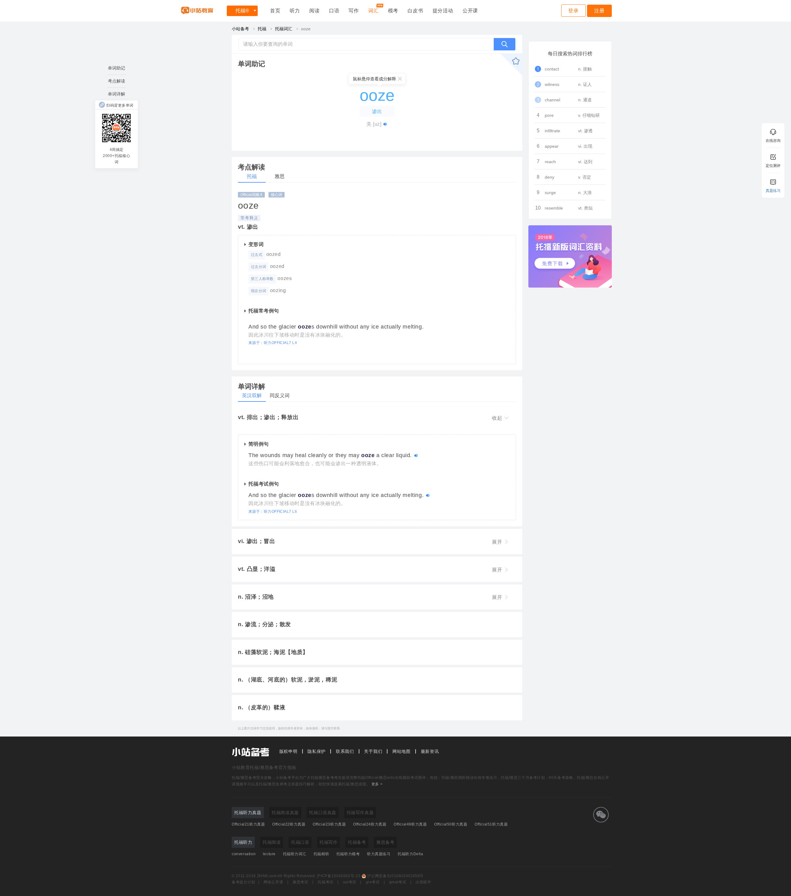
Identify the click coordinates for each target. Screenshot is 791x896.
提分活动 (443, 10)
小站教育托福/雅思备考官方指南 (264, 767)
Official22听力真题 (288, 824)
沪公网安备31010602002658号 (395, 876)
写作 (354, 10)
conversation (244, 854)
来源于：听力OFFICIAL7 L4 (272, 343)
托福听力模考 (348, 854)
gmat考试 (397, 882)
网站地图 (401, 751)
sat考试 (349, 882)
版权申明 (288, 751)
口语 (334, 10)
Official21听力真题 (248, 824)
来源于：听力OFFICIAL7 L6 (272, 511)
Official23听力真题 (329, 824)
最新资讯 (430, 751)
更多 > (377, 784)
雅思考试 (300, 882)
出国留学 (423, 882)
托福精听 (321, 854)
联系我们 (345, 751)
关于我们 (373, 751)
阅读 (314, 10)
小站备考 (240, 28)
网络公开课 (273, 882)
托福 (242, 10)
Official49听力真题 (410, 824)
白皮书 (415, 10)
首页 (275, 10)
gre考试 (373, 882)
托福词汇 (283, 28)
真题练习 (773, 191)
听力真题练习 (379, 854)
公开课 (470, 10)
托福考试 (325, 882)
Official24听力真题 (369, 824)
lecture (269, 854)
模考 (393, 10)
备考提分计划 (243, 882)
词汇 (373, 10)
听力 (295, 10)
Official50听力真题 (450, 824)
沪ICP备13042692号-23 (338, 876)
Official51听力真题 (491, 824)
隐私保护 (316, 751)
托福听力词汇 (295, 854)
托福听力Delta (410, 854)
